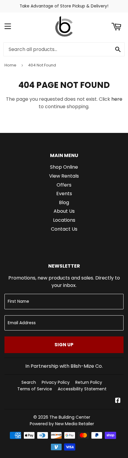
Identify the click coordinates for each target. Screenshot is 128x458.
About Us (64, 211)
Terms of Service (34, 389)
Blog (64, 202)
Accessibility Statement (82, 389)
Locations (64, 220)
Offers (64, 184)
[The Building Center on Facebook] (118, 401)
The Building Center (69, 417)
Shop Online (64, 167)
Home (10, 65)
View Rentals (64, 176)
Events (64, 193)
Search (28, 382)
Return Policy (88, 382)
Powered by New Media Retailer (62, 424)
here (116, 99)
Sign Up (64, 344)
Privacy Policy (56, 382)
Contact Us (64, 229)
